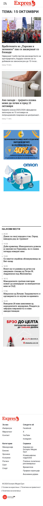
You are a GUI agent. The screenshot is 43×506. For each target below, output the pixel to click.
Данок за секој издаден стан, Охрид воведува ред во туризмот (20, 237)
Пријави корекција (31, 471)
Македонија (7, 447)
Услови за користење (10, 487)
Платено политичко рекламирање (31, 462)
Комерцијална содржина (29, 456)
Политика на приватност (31, 487)
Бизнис (5, 451)
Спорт (5, 468)
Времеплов (28, 467)
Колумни (6, 458)
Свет (4, 465)
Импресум (7, 428)
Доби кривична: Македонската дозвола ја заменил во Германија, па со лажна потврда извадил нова (22, 249)
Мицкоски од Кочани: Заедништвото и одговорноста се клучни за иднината (21, 295)
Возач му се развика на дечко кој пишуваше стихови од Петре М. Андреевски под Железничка (19, 271)
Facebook (27, 428)
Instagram (27, 439)
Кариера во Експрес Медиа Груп (30, 449)
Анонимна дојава (30, 474)
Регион (5, 461)
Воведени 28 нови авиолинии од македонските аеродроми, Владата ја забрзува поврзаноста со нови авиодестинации (21, 307)
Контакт (6, 435)
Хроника (6, 454)
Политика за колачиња (11, 491)
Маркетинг (7, 432)
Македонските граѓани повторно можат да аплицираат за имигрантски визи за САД (21, 283)
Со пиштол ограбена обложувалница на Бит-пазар (22, 260)
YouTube (26, 435)
